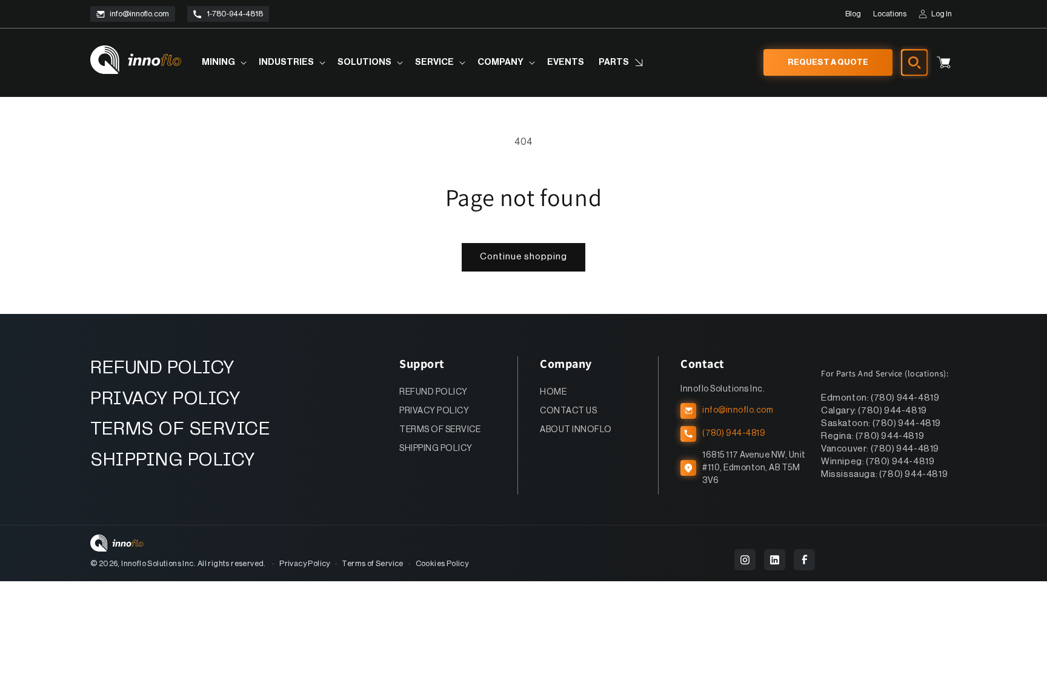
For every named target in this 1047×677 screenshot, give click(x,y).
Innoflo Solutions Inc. (158, 563)
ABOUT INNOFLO (576, 429)
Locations (889, 14)
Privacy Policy (304, 563)
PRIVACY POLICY (165, 399)
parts (614, 62)
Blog (853, 14)
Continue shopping (523, 256)
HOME (553, 392)
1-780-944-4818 (235, 14)
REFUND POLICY (162, 368)
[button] (222, 62)
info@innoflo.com (139, 14)
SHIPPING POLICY (173, 460)
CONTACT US (568, 411)
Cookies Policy (442, 563)
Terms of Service (372, 563)
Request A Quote (828, 62)
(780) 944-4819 (733, 433)
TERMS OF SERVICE (180, 429)
